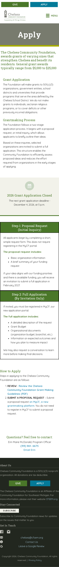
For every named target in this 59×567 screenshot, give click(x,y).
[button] (9, 511)
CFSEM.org (51, 499)
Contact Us (31, 541)
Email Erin (29, 449)
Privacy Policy (35, 560)
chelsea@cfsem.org (32, 537)
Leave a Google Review (31, 546)
